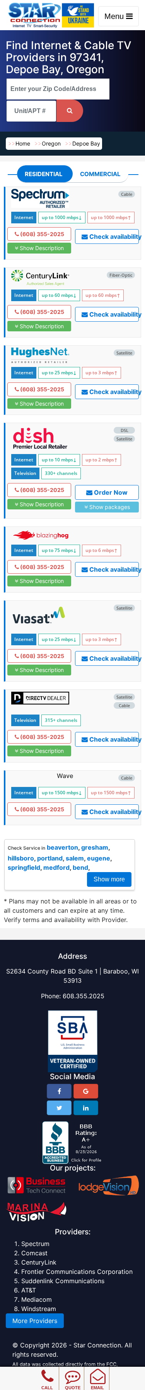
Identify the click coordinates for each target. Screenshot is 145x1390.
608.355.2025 (83, 996)
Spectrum (35, 1244)
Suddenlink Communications (62, 1281)
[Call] (47, 1370)
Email (97, 1387)
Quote (72, 1387)
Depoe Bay (86, 143)
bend (80, 867)
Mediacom (36, 1299)
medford (56, 867)
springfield (24, 867)
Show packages (109, 507)
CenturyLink (38, 1262)
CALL (47, 1387)
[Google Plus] (85, 1091)
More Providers (34, 1321)
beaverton (62, 847)
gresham (94, 847)
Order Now (110, 492)
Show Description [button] (41, 248)
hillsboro (21, 858)
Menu (115, 16)
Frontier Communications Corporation (77, 1271)
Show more (109, 879)
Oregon (51, 143)
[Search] (69, 110)
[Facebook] (59, 1091)
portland (50, 858)
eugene (98, 858)
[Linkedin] (85, 1107)
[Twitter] (59, 1107)
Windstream (38, 1309)
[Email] (97, 1370)
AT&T (28, 1290)
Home (22, 143)
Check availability (113, 236)
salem (75, 858)
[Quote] (72, 1370)
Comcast (34, 1253)
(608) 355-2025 (41, 234)
